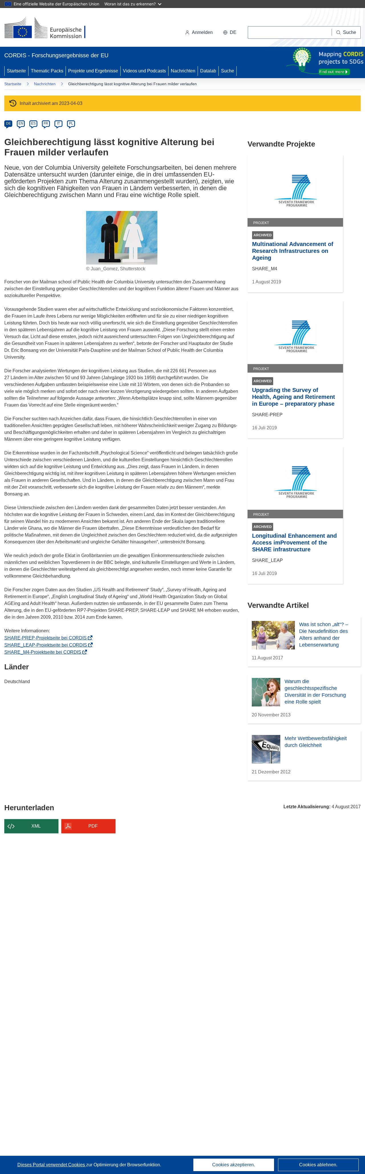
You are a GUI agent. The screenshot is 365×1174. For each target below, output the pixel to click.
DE (8, 123)
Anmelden (202, 32)
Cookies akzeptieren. (233, 1164)
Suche (227, 70)
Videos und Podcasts (144, 70)
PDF (93, 826)
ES (33, 123)
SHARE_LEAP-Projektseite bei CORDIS (47, 645)
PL (71, 123)
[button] (229, 32)
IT (58, 123)
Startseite (16, 70)
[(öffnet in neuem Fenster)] (50, 28)
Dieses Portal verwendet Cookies (51, 1164)
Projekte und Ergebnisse (93, 70)
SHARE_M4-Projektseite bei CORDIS (44, 652)
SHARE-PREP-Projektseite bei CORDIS (47, 637)
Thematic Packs (47, 70)
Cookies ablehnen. (318, 1164)
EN (21, 123)
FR (46, 123)
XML (36, 826)
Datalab (208, 70)
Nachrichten (183, 70)
